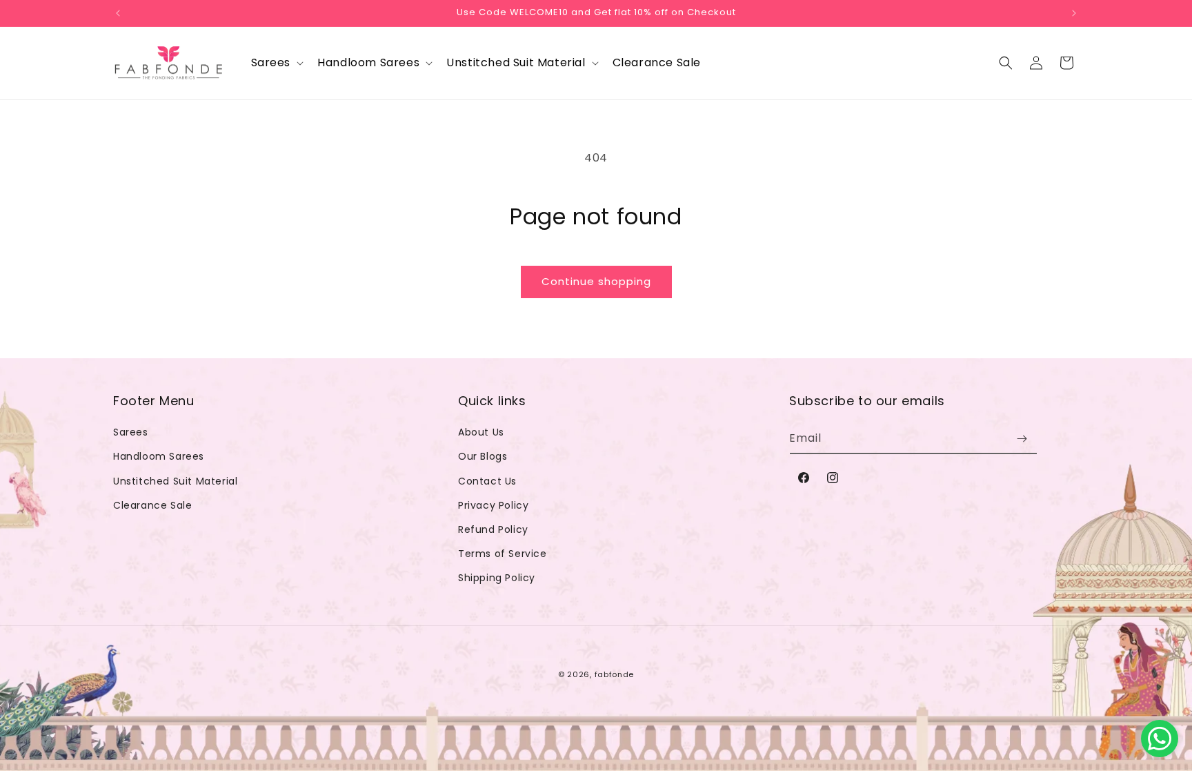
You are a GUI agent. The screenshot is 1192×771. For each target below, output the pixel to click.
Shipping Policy (496, 578)
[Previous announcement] (118, 13)
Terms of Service (502, 553)
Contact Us (487, 481)
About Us (481, 432)
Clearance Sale (152, 505)
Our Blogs (482, 456)
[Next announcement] (1074, 13)
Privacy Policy (493, 505)
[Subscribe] (1021, 438)
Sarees (130, 432)
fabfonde (615, 674)
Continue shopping (596, 281)
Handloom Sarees (158, 456)
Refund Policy (493, 529)
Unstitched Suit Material (175, 481)
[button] (276, 63)
